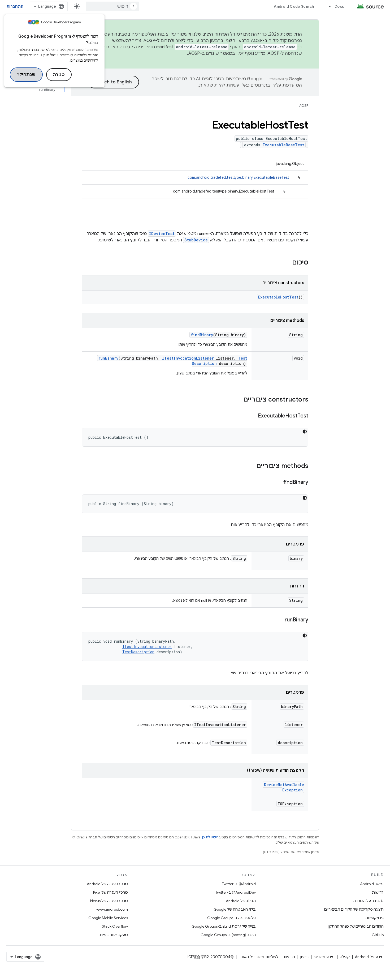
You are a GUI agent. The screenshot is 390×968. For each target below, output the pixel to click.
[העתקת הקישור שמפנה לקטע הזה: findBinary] (278, 482)
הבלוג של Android (241, 900)
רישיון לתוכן (210, 837)
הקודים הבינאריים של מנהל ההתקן (356, 926)
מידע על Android (369, 957)
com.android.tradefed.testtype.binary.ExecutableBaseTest (238, 177)
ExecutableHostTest (278, 297)
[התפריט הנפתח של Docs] (327, 6)
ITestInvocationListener (188, 358)
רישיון (304, 957)
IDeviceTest (162, 233)
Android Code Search (294, 6)
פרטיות (289, 957)
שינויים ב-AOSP (203, 53)
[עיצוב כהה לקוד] (305, 431)
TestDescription (138, 651)
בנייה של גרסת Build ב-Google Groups (224, 926)
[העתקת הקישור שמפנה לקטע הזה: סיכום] (286, 263)
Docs (339, 6)
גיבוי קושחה (375, 917)
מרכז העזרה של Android (107, 883)
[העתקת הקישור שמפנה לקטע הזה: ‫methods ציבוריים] (251, 466)
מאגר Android (372, 883)
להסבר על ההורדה (368, 900)
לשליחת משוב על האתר (258, 957)
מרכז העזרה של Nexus (109, 900)
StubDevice (196, 239)
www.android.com (112, 909)
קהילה (345, 957)
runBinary (108, 358)
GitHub (378, 934)
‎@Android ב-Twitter (239, 883)
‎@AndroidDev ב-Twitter (235, 892)
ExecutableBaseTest (283, 144)
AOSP (303, 105)
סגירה (59, 74)
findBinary (202, 334)
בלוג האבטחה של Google (235, 909)
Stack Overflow (115, 926)
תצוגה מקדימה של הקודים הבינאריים (354, 909)
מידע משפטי (324, 957)
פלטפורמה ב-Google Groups (231, 917)
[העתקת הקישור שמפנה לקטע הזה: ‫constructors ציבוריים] (238, 400)
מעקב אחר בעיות (113, 934)
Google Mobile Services (108, 917)
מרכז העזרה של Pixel (110, 892)
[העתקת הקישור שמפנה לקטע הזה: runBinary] (279, 620)
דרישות (378, 892)
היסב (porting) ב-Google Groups (228, 934)
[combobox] (112, 6)
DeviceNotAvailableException (284, 787)
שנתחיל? (26, 74)
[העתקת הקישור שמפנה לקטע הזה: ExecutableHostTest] (252, 416)
